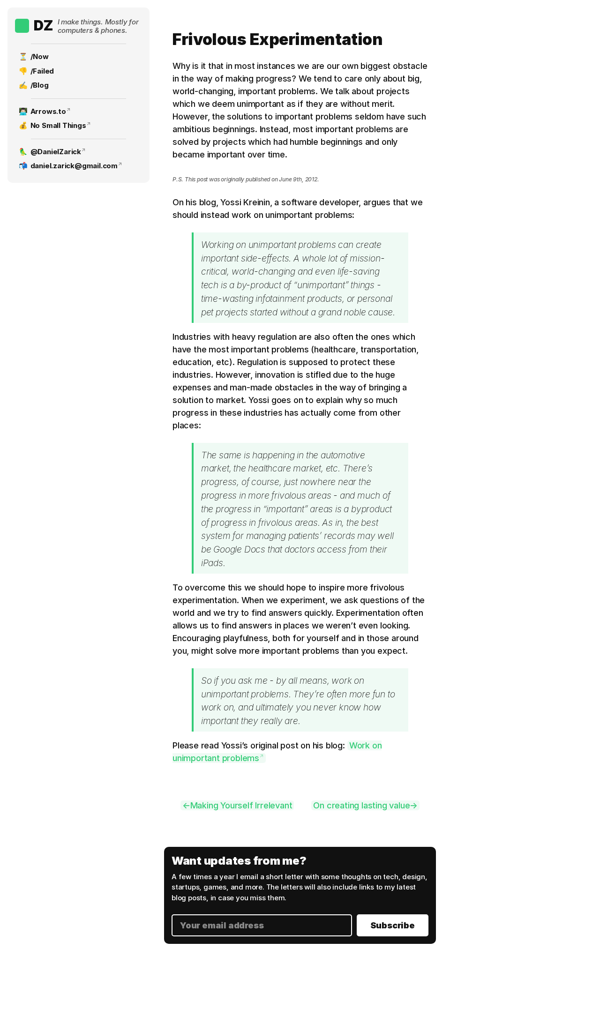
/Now (39, 56)
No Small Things (58, 125)
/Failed (42, 71)
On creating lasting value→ (365, 805)
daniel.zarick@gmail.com (74, 165)
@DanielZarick (55, 151)
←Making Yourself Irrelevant (237, 805)
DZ (43, 25)
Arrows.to (48, 111)
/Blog (39, 85)
